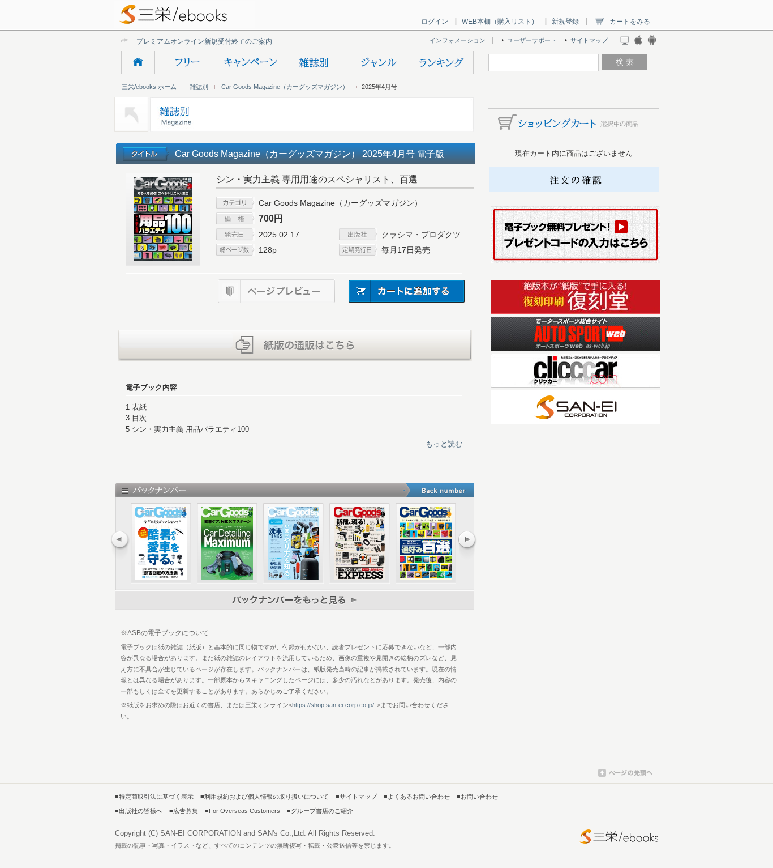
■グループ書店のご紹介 (320, 810)
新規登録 (565, 21)
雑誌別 (314, 62)
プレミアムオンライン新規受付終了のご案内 (204, 41)
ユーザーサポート (532, 40)
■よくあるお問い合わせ (417, 796)
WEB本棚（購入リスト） (500, 21)
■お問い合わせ (477, 796)
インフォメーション (458, 40)
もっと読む (444, 444)
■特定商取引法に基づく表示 (154, 796)
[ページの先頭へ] (625, 774)
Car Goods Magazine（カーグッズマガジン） (285, 86)
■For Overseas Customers (242, 810)
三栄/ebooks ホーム (149, 86)
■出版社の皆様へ (138, 810)
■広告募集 (183, 810)
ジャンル (378, 62)
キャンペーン (250, 62)
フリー (186, 62)
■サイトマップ (356, 796)
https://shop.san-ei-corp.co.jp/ (333, 704)
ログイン (434, 21)
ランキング (442, 62)
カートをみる (629, 21)
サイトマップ (589, 40)
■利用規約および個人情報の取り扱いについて (264, 796)
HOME (137, 62)
